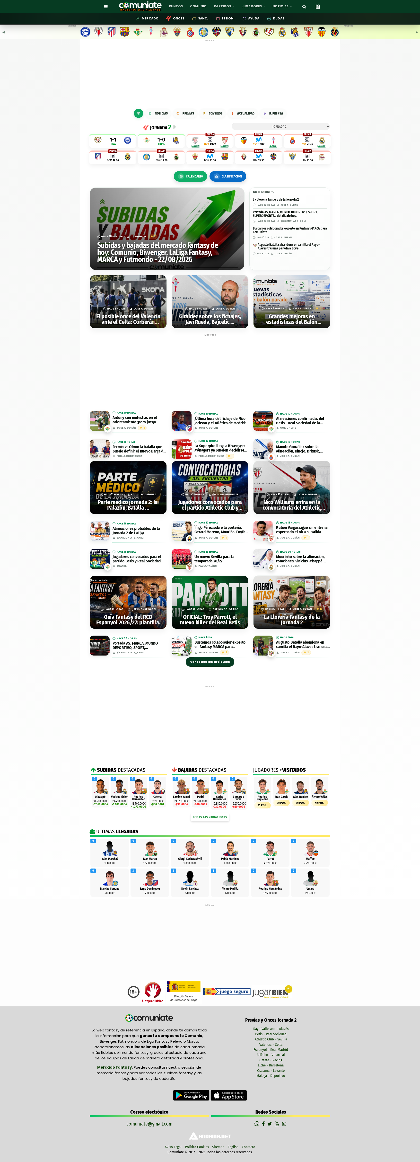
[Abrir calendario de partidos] (318, 6)
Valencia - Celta (270, 1044)
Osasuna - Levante (271, 1070)
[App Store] (228, 1095)
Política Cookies (197, 1147)
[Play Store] (191, 1095)
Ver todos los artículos (210, 661)
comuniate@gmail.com (149, 1124)
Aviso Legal (173, 1147)
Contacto (248, 1147)
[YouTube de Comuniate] (277, 1123)
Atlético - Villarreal (271, 1055)
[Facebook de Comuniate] (264, 1123)
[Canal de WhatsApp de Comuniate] (257, 1123)
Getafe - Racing (270, 1060)
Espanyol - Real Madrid (271, 1049)
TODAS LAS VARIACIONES (210, 817)
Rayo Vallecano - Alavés (271, 1029)
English (233, 1147)
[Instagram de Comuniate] (284, 1123)
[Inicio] (138, 113)
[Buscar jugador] (304, 6)
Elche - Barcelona (271, 1065)
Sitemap (218, 1147)
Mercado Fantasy (114, 1067)
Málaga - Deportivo (270, 1075)
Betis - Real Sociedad (271, 1034)
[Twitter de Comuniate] (270, 1123)
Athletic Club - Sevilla (271, 1039)
